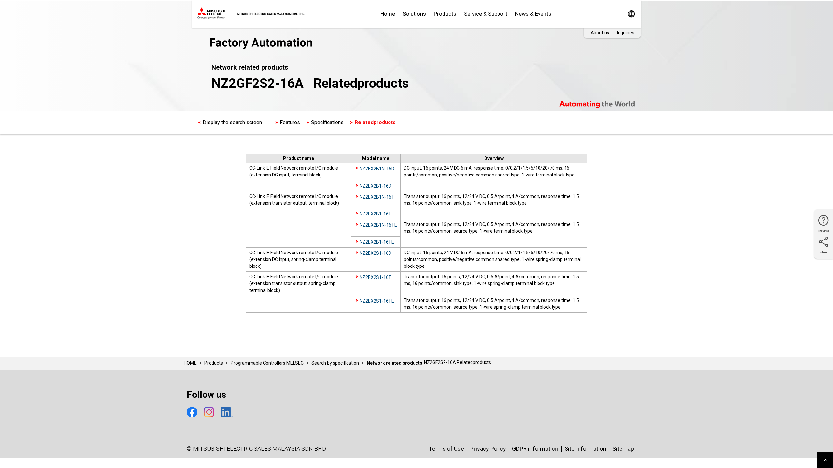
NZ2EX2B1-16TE (377, 242)
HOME (190, 363)
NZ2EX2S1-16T (375, 277)
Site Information (585, 448)
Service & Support (485, 13)
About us (600, 32)
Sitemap (623, 448)
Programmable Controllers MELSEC (267, 363)
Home (387, 13)
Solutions (414, 13)
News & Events (533, 13)
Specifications (327, 122)
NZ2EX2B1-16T (375, 213)
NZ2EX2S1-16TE (377, 301)
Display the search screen (232, 122)
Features (290, 122)
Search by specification (335, 363)
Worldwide (631, 14)
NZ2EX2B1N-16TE (378, 225)
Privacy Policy (488, 448)
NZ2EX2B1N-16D (377, 168)
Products (445, 13)
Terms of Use (446, 448)
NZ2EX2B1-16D (375, 185)
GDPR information (535, 448)
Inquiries (625, 32)
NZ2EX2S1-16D (375, 253)
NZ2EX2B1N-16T (377, 197)
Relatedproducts (375, 122)
